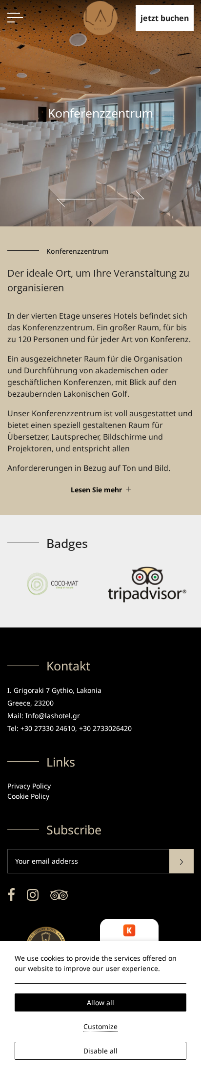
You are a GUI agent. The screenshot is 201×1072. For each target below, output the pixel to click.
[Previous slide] (76, 199)
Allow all (100, 1002)
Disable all (100, 1050)
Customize (100, 1026)
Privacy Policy (29, 785)
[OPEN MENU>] (15, 17)
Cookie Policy (28, 796)
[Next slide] (124, 199)
